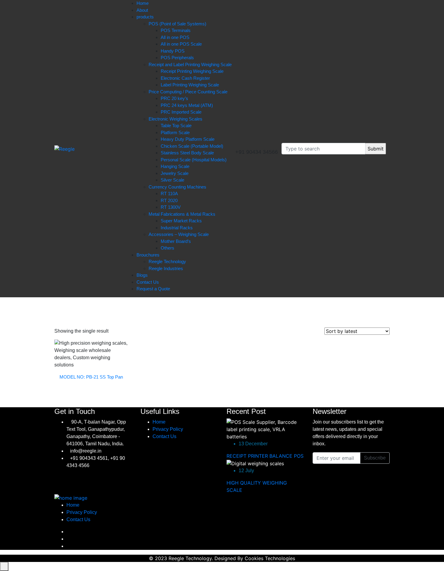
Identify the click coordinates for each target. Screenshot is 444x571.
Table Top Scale (176, 125)
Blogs (142, 275)
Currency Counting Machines (177, 186)
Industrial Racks (177, 227)
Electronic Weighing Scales (175, 118)
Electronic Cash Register (185, 78)
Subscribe (375, 457)
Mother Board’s (176, 241)
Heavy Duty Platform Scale (187, 139)
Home (143, 3)
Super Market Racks (181, 220)
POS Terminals (176, 30)
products (145, 16)
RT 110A (169, 193)
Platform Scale (175, 132)
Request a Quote (153, 288)
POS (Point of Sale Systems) (177, 23)
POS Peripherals (177, 57)
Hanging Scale (175, 166)
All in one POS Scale (181, 44)
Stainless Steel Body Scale (187, 152)
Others (167, 247)
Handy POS (173, 50)
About (142, 10)
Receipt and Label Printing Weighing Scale (190, 64)
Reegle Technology (167, 261)
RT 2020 (169, 200)
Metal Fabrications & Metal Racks (182, 214)
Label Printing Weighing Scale (190, 84)
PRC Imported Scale (181, 112)
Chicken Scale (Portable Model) (192, 146)
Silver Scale (172, 179)
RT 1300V (171, 207)
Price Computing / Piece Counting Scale (188, 91)
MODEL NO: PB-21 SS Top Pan (91, 376)
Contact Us (148, 282)
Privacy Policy (168, 429)
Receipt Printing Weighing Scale (192, 71)
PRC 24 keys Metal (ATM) (187, 105)
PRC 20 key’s (174, 98)
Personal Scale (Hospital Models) (194, 159)
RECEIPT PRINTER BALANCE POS (265, 456)
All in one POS (175, 37)
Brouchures (148, 254)
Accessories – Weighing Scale (179, 234)
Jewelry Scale (174, 173)
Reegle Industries (166, 268)
